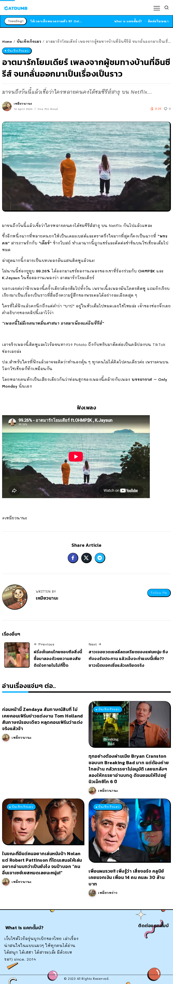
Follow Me (159, 593)
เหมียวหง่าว (108, 893)
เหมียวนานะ (23, 103)
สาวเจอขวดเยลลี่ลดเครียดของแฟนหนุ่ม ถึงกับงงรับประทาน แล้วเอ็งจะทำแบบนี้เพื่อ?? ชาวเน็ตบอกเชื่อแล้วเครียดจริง (128, 658)
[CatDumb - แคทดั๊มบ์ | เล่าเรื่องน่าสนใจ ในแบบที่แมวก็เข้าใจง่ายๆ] (15, 7)
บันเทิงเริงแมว (29, 41)
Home (7, 41)
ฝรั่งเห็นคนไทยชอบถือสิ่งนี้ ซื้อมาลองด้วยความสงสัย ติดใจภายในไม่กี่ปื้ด (58, 658)
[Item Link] (129, 724)
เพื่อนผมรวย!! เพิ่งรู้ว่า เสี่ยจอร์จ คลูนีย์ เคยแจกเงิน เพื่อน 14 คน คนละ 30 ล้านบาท (127, 877)
